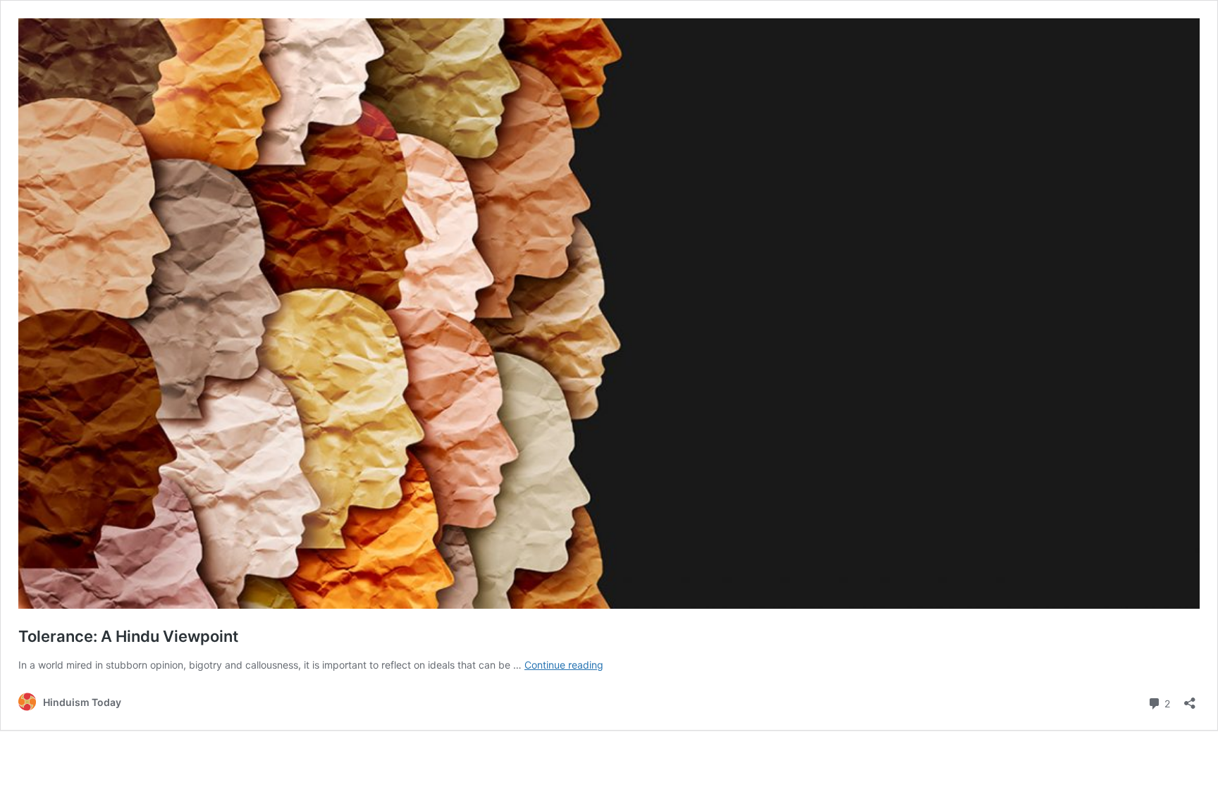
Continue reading (563, 665)
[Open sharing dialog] (1190, 698)
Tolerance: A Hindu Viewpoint (128, 636)
